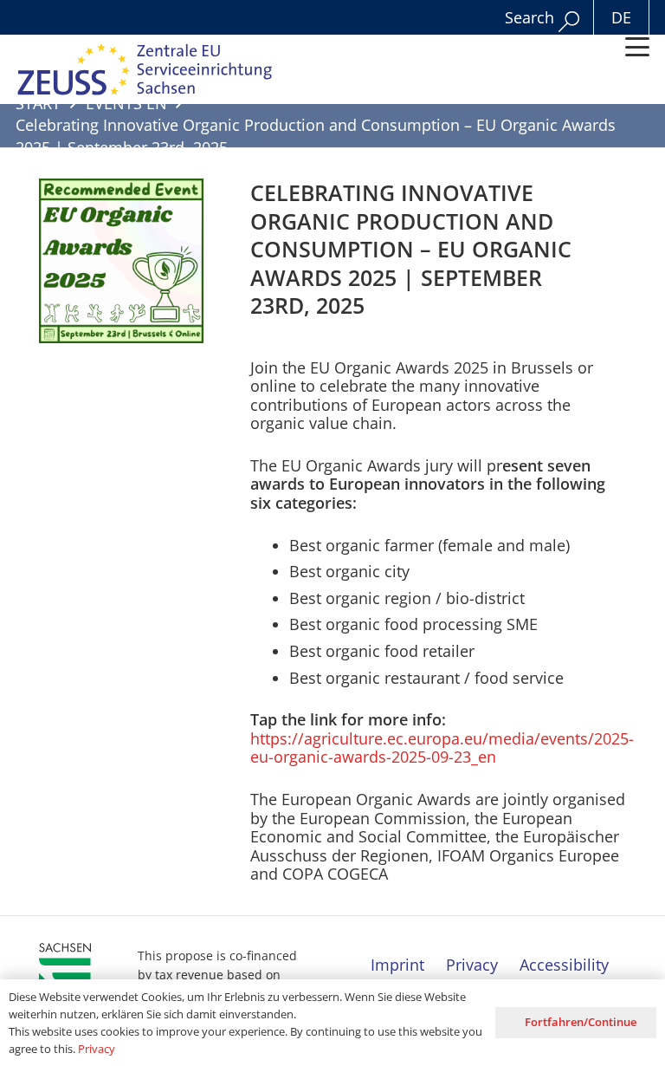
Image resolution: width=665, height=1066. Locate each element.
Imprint (397, 964)
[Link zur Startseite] (145, 69)
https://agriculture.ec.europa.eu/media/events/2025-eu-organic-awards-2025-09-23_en (442, 748)
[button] (637, 47)
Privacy (472, 964)
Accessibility (564, 964)
